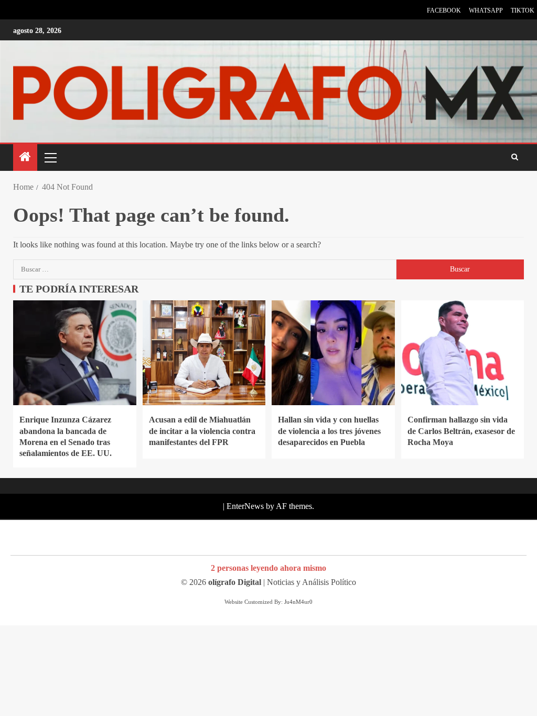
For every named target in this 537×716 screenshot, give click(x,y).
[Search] (514, 158)
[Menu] (49, 157)
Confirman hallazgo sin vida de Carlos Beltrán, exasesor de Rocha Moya (461, 431)
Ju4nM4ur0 (298, 602)
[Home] (25, 158)
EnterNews (245, 506)
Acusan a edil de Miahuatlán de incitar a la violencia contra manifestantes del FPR (202, 431)
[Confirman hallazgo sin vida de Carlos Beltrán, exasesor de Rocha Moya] (462, 352)
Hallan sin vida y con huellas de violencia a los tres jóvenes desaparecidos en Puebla (329, 431)
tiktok (522, 10)
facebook (444, 10)
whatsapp (486, 10)
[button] (49, 157)
